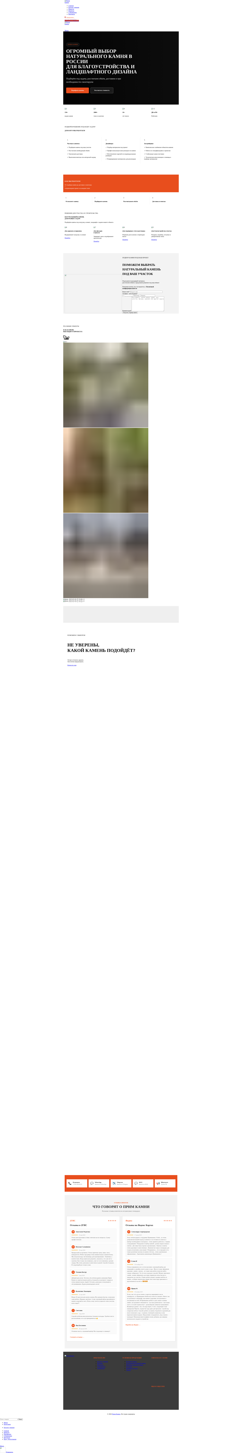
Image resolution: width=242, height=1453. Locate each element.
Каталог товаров (102, 1361)
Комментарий (126, 311)
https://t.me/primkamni (158, 1401)
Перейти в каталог (128, 857)
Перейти (67, 238)
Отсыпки (129, 1367)
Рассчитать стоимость (101, 90)
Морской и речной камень (134, 1365)
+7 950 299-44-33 (156, 1366)
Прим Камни (116, 1414)
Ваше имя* (126, 292)
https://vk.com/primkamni (158, 1394)
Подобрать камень (77, 90)
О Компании (101, 1367)
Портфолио (101, 1368)
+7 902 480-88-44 (156, 1367)
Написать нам (71, 665)
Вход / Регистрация (10, 1439)
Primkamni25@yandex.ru (159, 1375)
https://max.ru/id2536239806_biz (161, 1407)
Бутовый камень (131, 1361)
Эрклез (128, 1370)
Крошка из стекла (132, 1368)
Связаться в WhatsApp (72, 21)
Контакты (100, 1365)
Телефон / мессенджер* (129, 293)
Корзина (100, 1363)
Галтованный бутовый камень (136, 1363)
